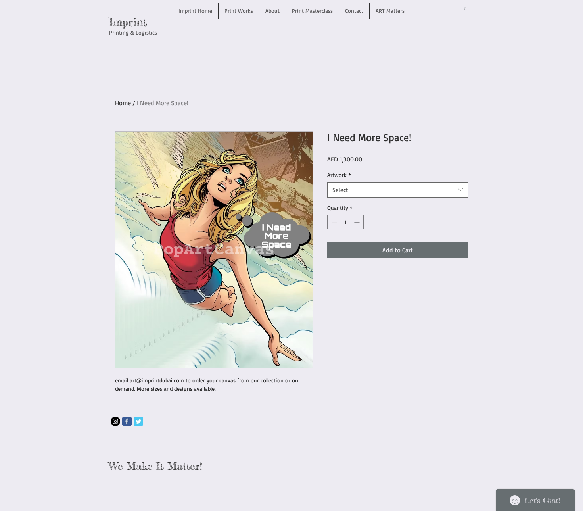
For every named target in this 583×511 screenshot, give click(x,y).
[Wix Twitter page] (138, 421)
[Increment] (357, 222)
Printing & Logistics (133, 32)
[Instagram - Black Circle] (115, 421)
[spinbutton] (345, 222)
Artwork (339, 174)
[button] (465, 8)
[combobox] (397, 190)
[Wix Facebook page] (127, 421)
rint (137, 22)
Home (123, 103)
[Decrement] (333, 222)
